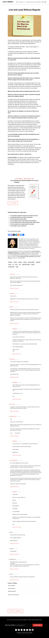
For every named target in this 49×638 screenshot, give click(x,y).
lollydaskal (12, 293)
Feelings (25, 262)
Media (37, 619)
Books (33, 619)
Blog (18, 619)
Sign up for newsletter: (10, 625)
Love (20, 264)
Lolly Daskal (8, 2)
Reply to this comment (14, 288)
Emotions (20, 262)
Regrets (32, 264)
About (11, 619)
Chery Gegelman (13, 460)
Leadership (38, 262)
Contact (40, 619)
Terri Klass (12, 274)
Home (8, 619)
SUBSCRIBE (37, 625)
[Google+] (22, 630)
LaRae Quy (12, 359)
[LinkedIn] (30, 630)
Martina (11, 307)
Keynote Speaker (24, 619)
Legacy (9, 264)
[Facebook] (16, 630)
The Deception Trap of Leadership (18, 225)
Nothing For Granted (26, 264)
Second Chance (11, 266)
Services (15, 619)
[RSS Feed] (27, 630)
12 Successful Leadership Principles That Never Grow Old (24, 215)
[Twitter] (19, 630)
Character (10, 262)
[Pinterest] (24, 630)
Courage (15, 262)
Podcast (29, 619)
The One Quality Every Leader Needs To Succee (22, 224)
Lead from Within (31, 262)
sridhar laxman (13, 416)
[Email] (33, 630)
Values (17, 266)
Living (16, 264)
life (13, 264)
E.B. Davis (12, 404)
